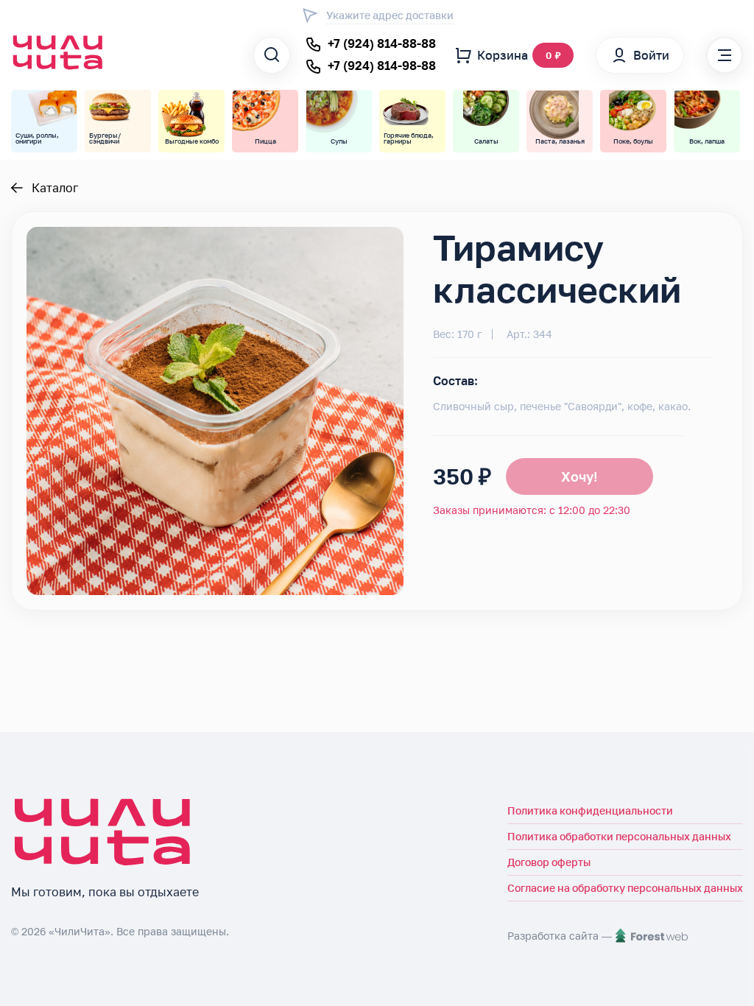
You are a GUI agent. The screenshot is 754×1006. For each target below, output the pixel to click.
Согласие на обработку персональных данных (625, 888)
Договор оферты (549, 862)
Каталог (55, 188)
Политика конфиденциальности (590, 810)
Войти (651, 55)
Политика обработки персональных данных (619, 836)
